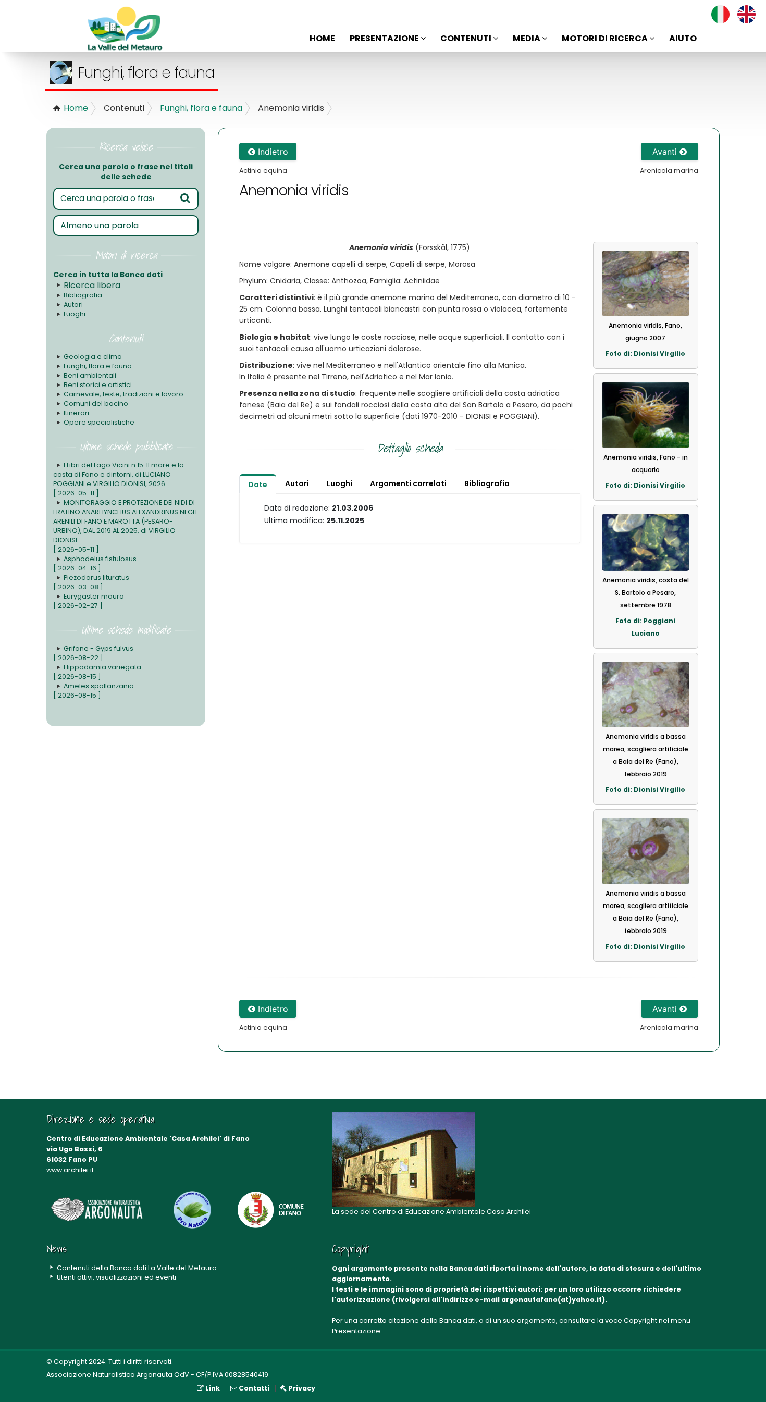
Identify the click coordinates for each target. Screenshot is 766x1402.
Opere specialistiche (99, 422)
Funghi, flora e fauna (201, 108)
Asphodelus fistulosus (95, 563)
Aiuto (683, 38)
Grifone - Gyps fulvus (93, 653)
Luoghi (74, 313)
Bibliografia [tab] (487, 483)
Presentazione (385, 38)
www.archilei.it (70, 1169)
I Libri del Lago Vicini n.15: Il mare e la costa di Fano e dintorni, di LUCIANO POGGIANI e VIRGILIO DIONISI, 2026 (118, 479)
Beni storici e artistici (98, 384)
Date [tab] (257, 484)
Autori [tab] (297, 483)
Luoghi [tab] (339, 483)
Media (527, 38)
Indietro (271, 151)
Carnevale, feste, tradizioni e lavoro (123, 394)
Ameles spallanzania (93, 690)
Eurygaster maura (88, 601)
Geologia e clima (93, 356)
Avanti (665, 151)
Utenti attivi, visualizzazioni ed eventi (116, 1277)
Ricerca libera (92, 285)
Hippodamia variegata (97, 672)
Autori (73, 304)
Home (322, 38)
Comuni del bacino (96, 403)
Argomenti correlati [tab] (408, 483)
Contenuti (466, 38)
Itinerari (76, 412)
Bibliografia (83, 295)
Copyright (640, 1320)
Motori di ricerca (605, 38)
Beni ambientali (90, 375)
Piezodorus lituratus (91, 582)
